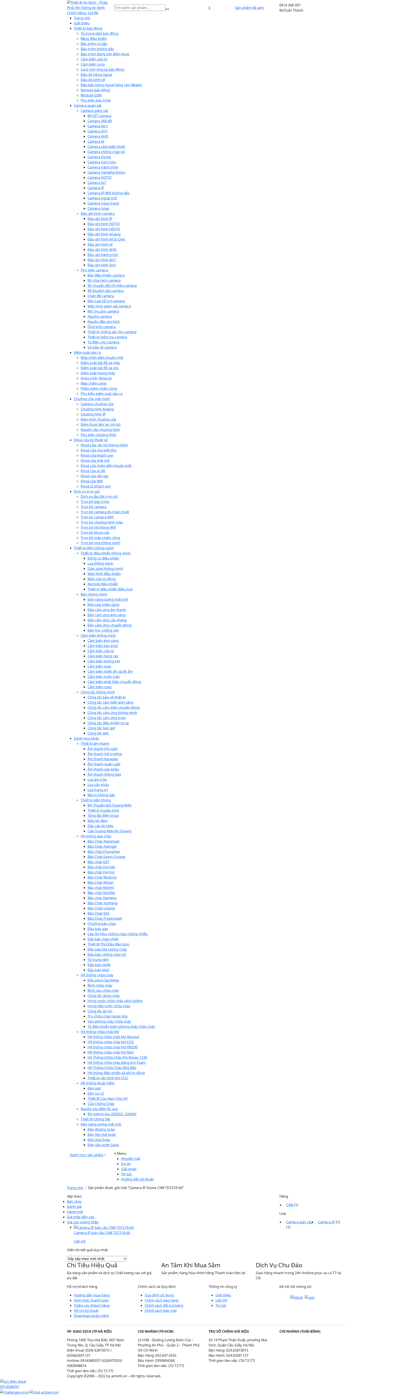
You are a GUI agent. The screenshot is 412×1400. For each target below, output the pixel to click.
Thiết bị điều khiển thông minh (105, 553)
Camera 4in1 (98, 126)
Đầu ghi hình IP (100, 218)
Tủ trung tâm (98, 959)
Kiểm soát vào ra (87, 352)
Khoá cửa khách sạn (97, 455)
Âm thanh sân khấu (103, 769)
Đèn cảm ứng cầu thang (107, 620)
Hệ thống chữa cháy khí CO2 (111, 1042)
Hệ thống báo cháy (96, 836)
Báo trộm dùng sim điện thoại (105, 54)
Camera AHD (98, 136)
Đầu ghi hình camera (98, 213)
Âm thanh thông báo (104, 774)
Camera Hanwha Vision (106, 172)
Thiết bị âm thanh (95, 743)
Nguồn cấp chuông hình (100, 429)
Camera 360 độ (100, 121)
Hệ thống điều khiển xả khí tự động (116, 1072)
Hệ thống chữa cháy (97, 975)
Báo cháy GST (98, 862)
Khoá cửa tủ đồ (93, 470)
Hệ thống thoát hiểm (98, 1083)
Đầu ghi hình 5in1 (102, 265)
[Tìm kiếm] (167, 9)
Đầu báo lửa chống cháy (107, 949)
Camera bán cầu (299, 1222)
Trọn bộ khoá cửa (95, 532)
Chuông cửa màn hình (92, 398)
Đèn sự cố (96, 1093)
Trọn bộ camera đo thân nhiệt (105, 512)
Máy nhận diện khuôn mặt (102, 357)
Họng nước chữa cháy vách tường (115, 1000)
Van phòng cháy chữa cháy (109, 1021)
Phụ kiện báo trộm (96, 100)
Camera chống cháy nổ (106, 151)
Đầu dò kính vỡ (93, 79)
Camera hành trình (103, 167)
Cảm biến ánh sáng (103, 640)
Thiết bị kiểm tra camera (107, 337)
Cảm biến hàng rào (103, 656)
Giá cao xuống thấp (82, 1222)
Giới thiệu (81, 23)
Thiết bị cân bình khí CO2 (108, 1078)
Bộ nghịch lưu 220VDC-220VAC (112, 1114)
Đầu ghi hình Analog (104, 234)
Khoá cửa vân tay (94, 476)
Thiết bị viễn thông (96, 800)
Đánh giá (74, 1206)
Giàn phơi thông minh (105, 568)
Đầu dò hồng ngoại (96, 74)
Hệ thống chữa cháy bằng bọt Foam (117, 1062)
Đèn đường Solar (101, 1129)
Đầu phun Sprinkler (103, 980)
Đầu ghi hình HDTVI (104, 223)
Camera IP (96, 187)
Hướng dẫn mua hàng (92, 1295)
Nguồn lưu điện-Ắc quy (99, 1108)
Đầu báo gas (98, 928)
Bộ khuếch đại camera (106, 290)
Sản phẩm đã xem (249, 7)
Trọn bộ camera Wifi (97, 517)
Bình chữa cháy (100, 985)
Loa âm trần (97, 779)
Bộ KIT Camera (99, 115)
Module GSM (91, 95)
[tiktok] (296, 1297)
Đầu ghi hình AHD (102, 249)
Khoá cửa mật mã (95, 460)
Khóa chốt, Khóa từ (96, 378)
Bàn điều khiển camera (106, 275)
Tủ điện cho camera (103, 342)
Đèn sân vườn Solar (103, 1145)
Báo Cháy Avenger (102, 846)
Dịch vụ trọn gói (87, 491)
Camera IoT (97, 182)
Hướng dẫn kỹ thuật (137, 1179)
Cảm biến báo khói (103, 645)
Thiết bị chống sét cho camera (112, 332)
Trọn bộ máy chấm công (100, 537)
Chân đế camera (101, 296)
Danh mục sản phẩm (86, 1155)
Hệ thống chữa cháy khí (100, 1031)
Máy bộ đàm (98, 820)
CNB (289, 1205)
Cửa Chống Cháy (101, 1103)
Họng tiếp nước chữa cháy (109, 1006)
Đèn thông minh (94, 594)
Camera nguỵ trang (103, 203)
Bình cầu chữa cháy (103, 990)
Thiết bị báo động (88, 28)
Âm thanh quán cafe (104, 764)
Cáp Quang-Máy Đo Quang (109, 831)
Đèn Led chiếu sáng (103, 604)
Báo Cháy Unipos (101, 908)
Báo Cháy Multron (102, 877)
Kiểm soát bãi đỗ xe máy (100, 362)
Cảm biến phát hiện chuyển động (114, 681)
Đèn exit (94, 1088)
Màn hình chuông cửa (98, 419)
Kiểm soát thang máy (98, 373)
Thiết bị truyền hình (103, 810)
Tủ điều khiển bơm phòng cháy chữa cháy (121, 1026)
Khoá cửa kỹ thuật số (91, 440)
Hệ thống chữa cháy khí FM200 (113, 1047)
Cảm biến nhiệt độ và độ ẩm (110, 671)
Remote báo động (95, 90)
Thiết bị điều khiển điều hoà (110, 589)
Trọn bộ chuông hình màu (102, 522)
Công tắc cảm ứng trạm (107, 717)
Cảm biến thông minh (98, 635)
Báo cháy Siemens (102, 898)
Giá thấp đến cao (80, 1217)
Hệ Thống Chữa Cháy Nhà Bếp (112, 1067)
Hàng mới (75, 1211)
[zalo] (309, 1297)
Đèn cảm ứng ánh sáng (106, 615)
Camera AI (96, 141)
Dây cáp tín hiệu (101, 825)
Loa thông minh (100, 563)
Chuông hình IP (93, 414)
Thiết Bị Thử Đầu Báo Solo (108, 944)
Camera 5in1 (98, 131)
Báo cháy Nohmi (101, 887)
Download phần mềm (91, 1315)
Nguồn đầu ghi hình (104, 321)
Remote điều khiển (103, 584)
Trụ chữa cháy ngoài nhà (107, 1016)
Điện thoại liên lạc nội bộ (101, 424)
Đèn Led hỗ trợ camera (106, 301)
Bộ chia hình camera (104, 280)
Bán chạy (74, 1201)
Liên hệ (221, 1300)
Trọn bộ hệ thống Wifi (98, 527)
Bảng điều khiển (94, 38)
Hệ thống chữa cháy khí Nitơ (111, 1052)
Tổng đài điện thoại (103, 815)
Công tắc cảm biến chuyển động (114, 707)
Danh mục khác (86, 738)
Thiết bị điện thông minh (94, 548)
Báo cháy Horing (101, 872)
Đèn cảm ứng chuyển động (110, 625)
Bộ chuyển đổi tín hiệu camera (112, 285)
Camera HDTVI (99, 177)
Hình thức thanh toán (91, 1300)
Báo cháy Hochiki (101, 867)
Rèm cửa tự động (102, 579)
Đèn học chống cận (103, 630)
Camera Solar (98, 208)
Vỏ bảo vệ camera (102, 347)
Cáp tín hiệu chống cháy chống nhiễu (118, 934)
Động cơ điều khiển (103, 558)
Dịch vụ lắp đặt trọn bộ (99, 496)
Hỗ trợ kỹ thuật (86, 1310)
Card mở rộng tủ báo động (102, 69)
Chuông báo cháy (102, 923)
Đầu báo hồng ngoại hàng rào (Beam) (111, 85)
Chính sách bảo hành (162, 1300)
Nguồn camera (100, 316)
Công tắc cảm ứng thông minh (112, 712)
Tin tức (126, 1174)
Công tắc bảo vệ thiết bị (107, 697)
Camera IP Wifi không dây (108, 193)
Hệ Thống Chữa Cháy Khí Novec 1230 (117, 1057)
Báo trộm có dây (94, 43)
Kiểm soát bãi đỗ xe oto (100, 368)
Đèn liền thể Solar (102, 1134)
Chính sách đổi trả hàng (164, 1305)
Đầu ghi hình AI (100, 244)
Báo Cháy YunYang (103, 903)
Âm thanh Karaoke (103, 759)
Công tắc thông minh (98, 692)
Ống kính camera (102, 326)
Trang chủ (82, 18)
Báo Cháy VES (98, 913)
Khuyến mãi (130, 1158)
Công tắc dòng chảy (104, 995)
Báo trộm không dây (97, 49)
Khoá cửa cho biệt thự (99, 450)
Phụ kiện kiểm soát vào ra (102, 393)
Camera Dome (99, 157)
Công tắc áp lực (100, 1011)
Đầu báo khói (98, 970)
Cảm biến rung (93, 64)
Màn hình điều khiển (104, 573)
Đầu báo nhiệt (99, 964)
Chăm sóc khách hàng (92, 1305)
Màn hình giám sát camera (109, 306)
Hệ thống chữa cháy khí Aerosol (113, 1036)
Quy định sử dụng (159, 1295)
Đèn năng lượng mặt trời (108, 599)
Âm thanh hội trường (105, 753)
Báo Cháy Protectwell (105, 918)
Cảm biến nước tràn (104, 676)
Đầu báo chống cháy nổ (107, 954)
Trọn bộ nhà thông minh (100, 542)
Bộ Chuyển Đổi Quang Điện (110, 805)
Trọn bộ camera (93, 506)
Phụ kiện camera (94, 270)
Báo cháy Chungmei (104, 851)
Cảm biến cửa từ (94, 59)
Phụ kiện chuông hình (98, 434)
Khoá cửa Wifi (92, 481)
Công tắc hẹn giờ (101, 728)
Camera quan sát (87, 105)
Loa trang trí (98, 789)
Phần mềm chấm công (99, 388)
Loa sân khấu (98, 784)
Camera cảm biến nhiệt (106, 146)
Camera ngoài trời (102, 198)
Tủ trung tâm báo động (99, 33)
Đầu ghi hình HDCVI (104, 229)
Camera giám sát (94, 110)
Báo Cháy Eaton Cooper (107, 856)
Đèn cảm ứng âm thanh (107, 609)
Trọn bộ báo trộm (95, 501)
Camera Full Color (102, 162)
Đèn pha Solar (99, 1139)
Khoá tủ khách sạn (96, 486)
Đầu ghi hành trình (103, 254)
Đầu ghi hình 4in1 (102, 259)
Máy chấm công (93, 383)
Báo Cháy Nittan (101, 882)
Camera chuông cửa (97, 404)
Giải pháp (128, 1169)
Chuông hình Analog (97, 409)
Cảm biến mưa (99, 666)
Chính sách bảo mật (161, 1310)
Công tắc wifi (98, 733)
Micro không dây (101, 795)
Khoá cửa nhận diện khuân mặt (106, 465)
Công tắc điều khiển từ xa (108, 723)
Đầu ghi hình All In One (106, 239)
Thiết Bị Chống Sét (95, 1119)
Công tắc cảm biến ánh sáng (110, 702)
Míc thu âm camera (103, 311)
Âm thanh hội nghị (103, 748)
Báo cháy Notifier (101, 892)
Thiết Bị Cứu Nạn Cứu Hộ (108, 1098)
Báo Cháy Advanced (103, 841)
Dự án (126, 1163)
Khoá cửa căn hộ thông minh (104, 445)
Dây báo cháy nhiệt (103, 939)
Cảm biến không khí (104, 661)
